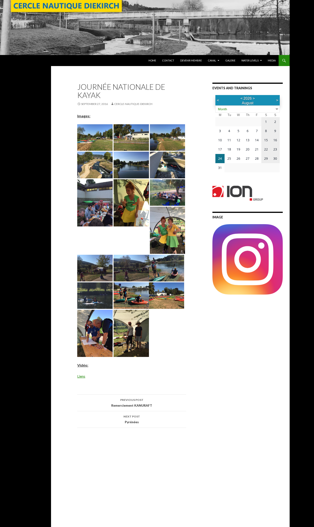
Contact (168, 60)
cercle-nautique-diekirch (133, 104)
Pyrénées (131, 419)
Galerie (230, 60)
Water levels (250, 60)
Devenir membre (191, 60)
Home (152, 60)
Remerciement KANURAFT (131, 402)
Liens (81, 376)
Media (272, 60)
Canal (212, 60)
